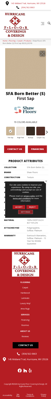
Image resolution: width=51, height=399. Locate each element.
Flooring (12, 41)
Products (27, 41)
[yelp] (30, 371)
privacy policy (29, 196)
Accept (19, 207)
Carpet (19, 41)
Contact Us (14, 149)
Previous (4, 130)
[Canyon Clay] (41, 131)
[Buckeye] (31, 131)
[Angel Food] (21, 131)
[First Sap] (10, 131)
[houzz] (25, 371)
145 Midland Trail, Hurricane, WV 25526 (28, 3)
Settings (25, 212)
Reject (32, 207)
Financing (37, 149)
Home (5, 41)
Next (47, 130)
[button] (25, 345)
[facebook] (20, 371)
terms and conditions (22, 198)
